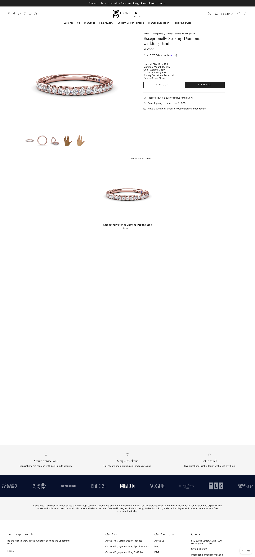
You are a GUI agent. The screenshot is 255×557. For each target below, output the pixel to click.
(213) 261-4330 (199, 549)
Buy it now (204, 85)
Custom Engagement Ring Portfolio (124, 552)
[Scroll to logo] (40, 485)
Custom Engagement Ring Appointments (127, 546)
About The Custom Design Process (123, 540)
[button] (239, 13)
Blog (156, 546)
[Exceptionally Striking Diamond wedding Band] (127, 193)
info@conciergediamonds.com (207, 554)
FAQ (156, 552)
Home (146, 33)
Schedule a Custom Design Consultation (132, 3)
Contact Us (96, 3)
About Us (159, 540)
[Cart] (245, 13)
